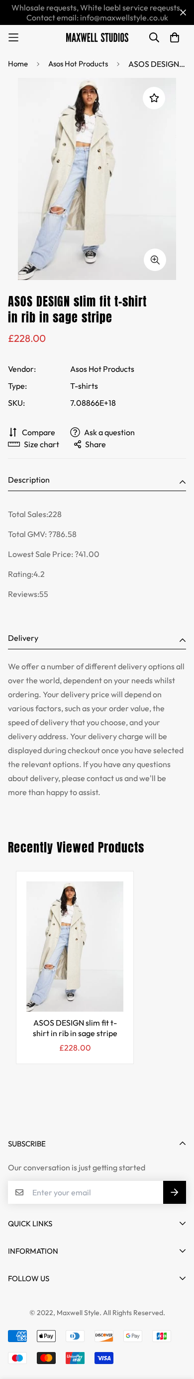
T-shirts (84, 386)
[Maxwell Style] (97, 37)
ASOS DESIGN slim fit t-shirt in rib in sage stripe (75, 1028)
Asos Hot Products (78, 63)
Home (18, 63)
